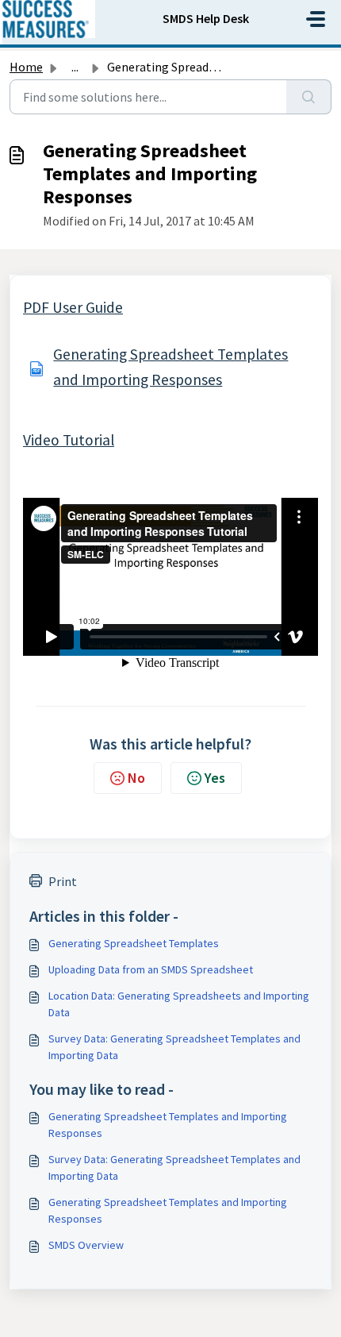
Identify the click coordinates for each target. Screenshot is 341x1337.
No (136, 778)
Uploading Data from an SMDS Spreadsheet (150, 969)
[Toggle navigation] (315, 19)
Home (26, 67)
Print (62, 881)
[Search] (308, 96)
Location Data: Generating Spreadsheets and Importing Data (178, 1003)
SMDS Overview (86, 1245)
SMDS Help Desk (206, 18)
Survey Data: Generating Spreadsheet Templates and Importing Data (174, 1046)
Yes (215, 778)
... (75, 67)
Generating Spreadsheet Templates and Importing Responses (167, 1124)
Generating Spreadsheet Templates (133, 943)
